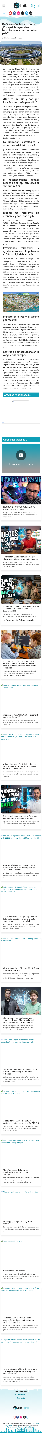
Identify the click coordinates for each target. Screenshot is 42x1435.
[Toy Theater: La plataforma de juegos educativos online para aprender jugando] (21, 540)
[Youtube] (10, 13)
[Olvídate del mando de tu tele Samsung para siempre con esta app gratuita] (21, 799)
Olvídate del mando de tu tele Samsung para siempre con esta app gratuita (20, 817)
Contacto (21, 1398)
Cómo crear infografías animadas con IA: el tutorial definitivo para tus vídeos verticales (20, 1071)
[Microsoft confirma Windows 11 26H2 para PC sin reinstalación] (21, 951)
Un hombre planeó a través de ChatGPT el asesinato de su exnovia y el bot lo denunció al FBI (21, 608)
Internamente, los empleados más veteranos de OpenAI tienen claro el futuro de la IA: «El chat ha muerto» (18, 1020)
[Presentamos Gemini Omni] (21, 1254)
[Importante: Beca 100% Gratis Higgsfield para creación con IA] (21, 698)
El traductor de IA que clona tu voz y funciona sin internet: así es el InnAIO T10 (21, 1122)
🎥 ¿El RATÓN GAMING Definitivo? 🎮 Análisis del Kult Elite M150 (19, 508)
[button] (3, 5)
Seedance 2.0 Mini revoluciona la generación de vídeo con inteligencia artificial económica (18, 1320)
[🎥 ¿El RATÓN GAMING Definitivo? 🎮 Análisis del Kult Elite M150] (21, 490)
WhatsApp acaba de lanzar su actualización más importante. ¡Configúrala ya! (16, 1172)
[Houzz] (30, 13)
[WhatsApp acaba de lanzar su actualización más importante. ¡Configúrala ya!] (21, 1153)
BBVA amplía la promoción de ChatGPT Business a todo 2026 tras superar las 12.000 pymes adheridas (19, 867)
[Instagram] (18, 13)
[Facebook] (14, 13)
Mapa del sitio (21, 1394)
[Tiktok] (22, 13)
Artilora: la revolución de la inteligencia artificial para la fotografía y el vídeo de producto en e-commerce (19, 766)
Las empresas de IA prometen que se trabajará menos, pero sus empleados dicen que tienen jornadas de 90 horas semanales (19, 664)
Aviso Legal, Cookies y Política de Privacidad (21, 1428)
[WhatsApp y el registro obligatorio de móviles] (21, 1205)
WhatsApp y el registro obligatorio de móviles (19, 1222)
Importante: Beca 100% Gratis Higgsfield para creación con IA (20, 716)
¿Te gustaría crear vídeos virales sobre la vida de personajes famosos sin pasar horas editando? (20, 1371)
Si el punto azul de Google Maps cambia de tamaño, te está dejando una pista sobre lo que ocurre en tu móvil (20, 918)
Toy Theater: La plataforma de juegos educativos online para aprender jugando (20, 558)
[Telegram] (26, 13)
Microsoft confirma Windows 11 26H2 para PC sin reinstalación (21, 969)
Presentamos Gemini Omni (14, 1270)
